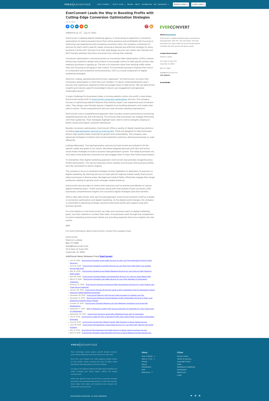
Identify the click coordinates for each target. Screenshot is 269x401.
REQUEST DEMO (180, 4)
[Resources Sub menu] (168, 4)
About (137, 4)
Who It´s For (118, 4)
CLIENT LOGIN (197, 4)
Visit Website (165, 75)
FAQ (155, 4)
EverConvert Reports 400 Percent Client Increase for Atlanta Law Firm (115, 295)
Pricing (130, 4)
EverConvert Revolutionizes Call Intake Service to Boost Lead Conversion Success (114, 330)
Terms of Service (184, 359)
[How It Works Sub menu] (110, 4)
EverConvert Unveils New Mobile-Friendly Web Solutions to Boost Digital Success (115, 322)
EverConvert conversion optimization (109, 99)
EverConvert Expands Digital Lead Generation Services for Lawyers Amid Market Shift (117, 276)
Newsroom (181, 372)
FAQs (179, 364)
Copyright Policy (184, 361)
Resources (162, 4)
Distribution (147, 4)
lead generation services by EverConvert (94, 131)
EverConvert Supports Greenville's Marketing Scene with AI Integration (116, 314)
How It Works (103, 4)
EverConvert (106, 256)
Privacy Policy (182, 356)
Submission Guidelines (186, 367)
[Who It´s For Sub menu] (125, 4)
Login (179, 375)
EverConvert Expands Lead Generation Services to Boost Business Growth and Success (116, 333)
